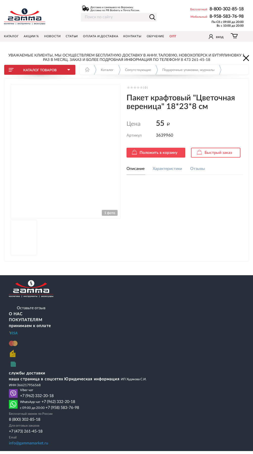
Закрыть (245, 57)
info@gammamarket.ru (28, 443)
